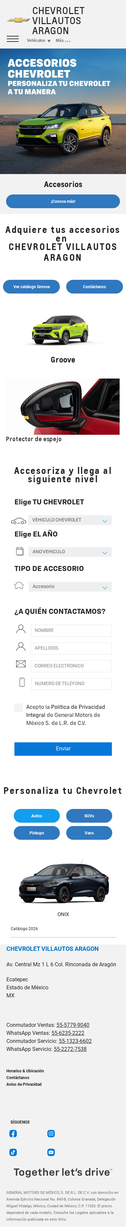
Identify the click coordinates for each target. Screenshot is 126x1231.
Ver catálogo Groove (31, 286)
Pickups (37, 833)
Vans (89, 833)
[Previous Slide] (11, 415)
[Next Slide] (114, 415)
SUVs (89, 816)
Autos (36, 816)
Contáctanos (94, 286)
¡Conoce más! (63, 201)
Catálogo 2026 (24, 928)
